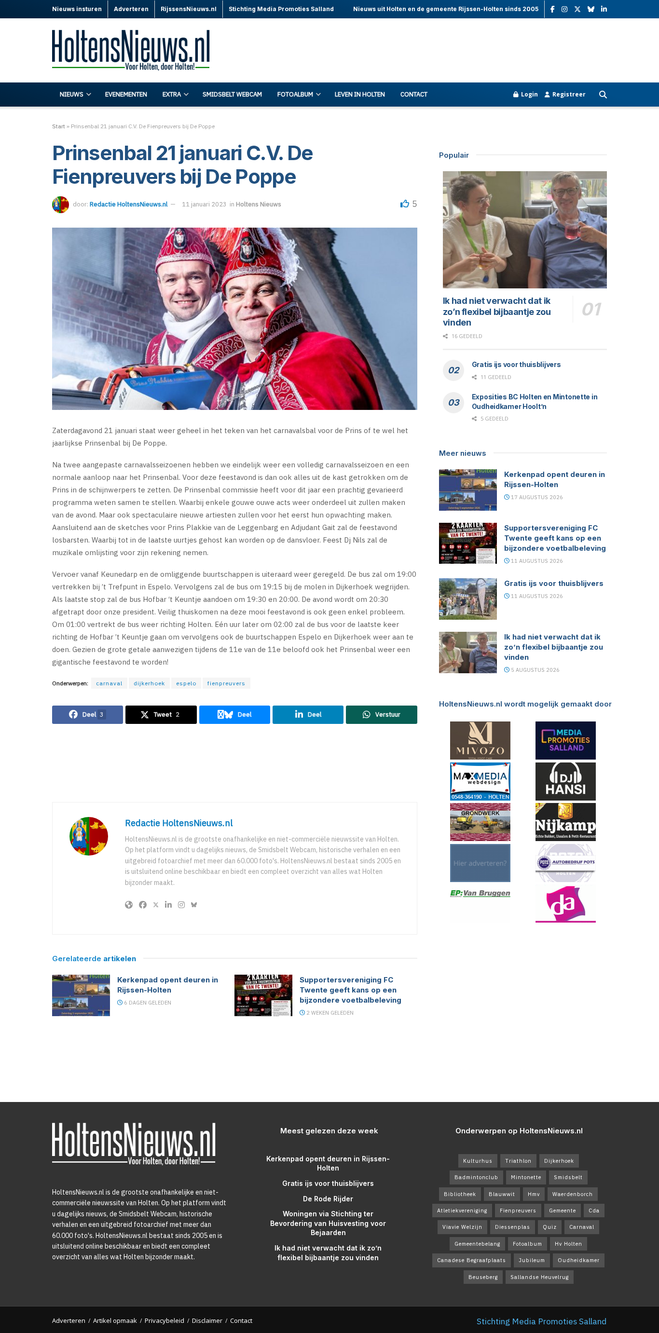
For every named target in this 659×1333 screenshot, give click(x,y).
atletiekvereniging (462, 1210)
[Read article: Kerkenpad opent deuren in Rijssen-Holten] (81, 995)
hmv (534, 1194)
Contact (413, 94)
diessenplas (512, 1227)
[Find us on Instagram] (564, 9)
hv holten (568, 1243)
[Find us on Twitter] (577, 9)
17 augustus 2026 (536, 497)
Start (58, 126)
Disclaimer (207, 1320)
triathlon (518, 1160)
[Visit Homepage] (136, 50)
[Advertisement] (431, 50)
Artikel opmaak (115, 1320)
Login (529, 94)
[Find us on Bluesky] (591, 9)
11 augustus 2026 (536, 561)
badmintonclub (476, 1177)
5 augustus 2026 (534, 669)
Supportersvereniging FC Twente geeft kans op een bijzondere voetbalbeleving (350, 990)
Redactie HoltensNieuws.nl (128, 204)
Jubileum (532, 1260)
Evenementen (126, 94)
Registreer (568, 94)
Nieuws (71, 94)
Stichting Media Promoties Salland (542, 1321)
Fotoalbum (295, 94)
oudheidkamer (579, 1260)
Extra (172, 94)
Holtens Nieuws (258, 204)
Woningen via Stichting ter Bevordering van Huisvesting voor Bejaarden (328, 1223)
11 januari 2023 (204, 204)
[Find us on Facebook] (552, 9)
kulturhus (478, 1160)
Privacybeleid (164, 1320)
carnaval (109, 683)
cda (594, 1210)
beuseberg (483, 1277)
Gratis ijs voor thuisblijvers (516, 364)
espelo (186, 683)
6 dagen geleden (147, 1002)
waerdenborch (572, 1194)
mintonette (526, 1177)
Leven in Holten (360, 94)
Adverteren (68, 1320)
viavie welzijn (462, 1227)
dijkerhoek (149, 683)
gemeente (562, 1210)
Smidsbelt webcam (232, 94)
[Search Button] (603, 94)
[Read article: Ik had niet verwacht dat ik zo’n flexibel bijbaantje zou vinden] (525, 229)
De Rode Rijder (328, 1199)
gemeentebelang (477, 1243)
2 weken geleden (329, 1012)
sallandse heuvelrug (539, 1277)
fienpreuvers (226, 683)
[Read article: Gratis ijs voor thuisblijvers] (468, 599)
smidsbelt (568, 1177)
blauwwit (502, 1194)
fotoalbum (527, 1243)
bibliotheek (460, 1194)
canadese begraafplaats (471, 1260)
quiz (550, 1227)
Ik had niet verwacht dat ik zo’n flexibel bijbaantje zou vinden (497, 311)
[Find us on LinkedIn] (604, 9)
